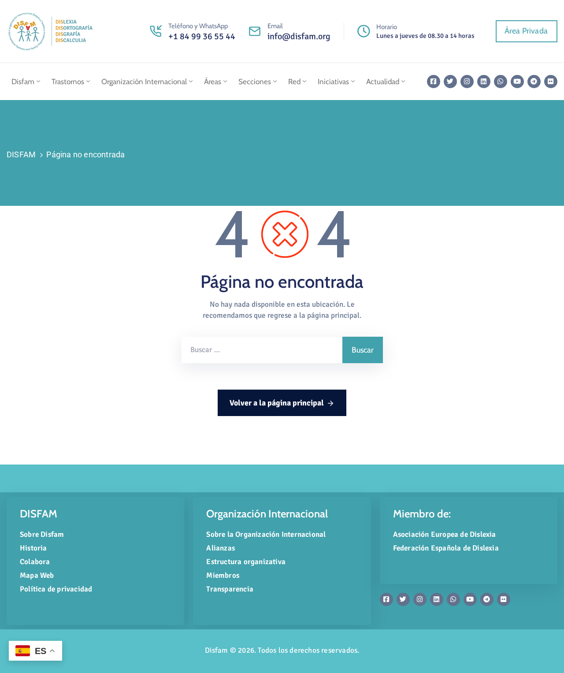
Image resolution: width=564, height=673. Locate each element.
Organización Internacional (144, 81)
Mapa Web (37, 575)
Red (294, 81)
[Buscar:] (262, 350)
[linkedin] (483, 81)
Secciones (254, 81)
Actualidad (382, 81)
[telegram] (534, 81)
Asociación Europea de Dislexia (444, 534)
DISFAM (21, 154)
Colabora (35, 561)
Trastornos (68, 81)
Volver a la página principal (277, 403)
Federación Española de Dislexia (446, 548)
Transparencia (229, 589)
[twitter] (450, 81)
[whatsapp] (500, 81)
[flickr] (550, 81)
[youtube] (517, 81)
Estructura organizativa (246, 561)
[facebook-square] (433, 81)
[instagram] (467, 81)
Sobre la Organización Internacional (266, 534)
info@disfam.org (298, 36)
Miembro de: (422, 513)
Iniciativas (333, 81)
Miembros (222, 575)
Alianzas (220, 548)
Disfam (22, 81)
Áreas (212, 81)
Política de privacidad (56, 589)
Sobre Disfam (42, 534)
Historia (33, 548)
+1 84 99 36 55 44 (201, 36)
